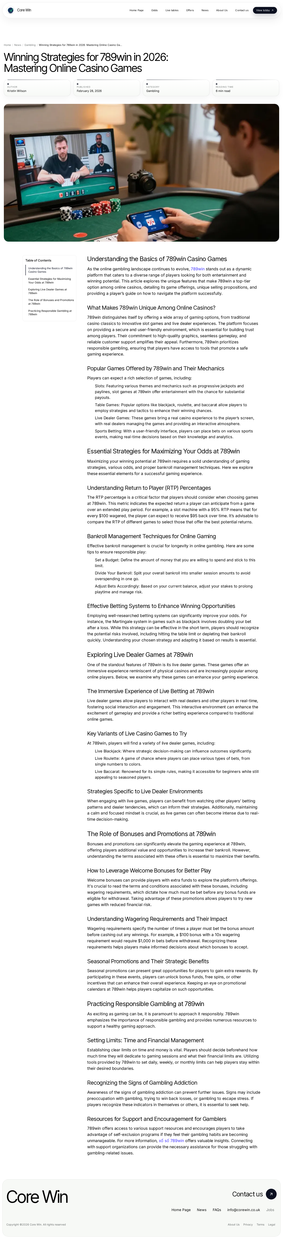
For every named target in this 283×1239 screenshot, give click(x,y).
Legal (271, 1224)
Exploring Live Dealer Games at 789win (47, 291)
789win (197, 268)
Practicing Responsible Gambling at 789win (50, 312)
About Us (233, 1224)
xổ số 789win (171, 1140)
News (17, 45)
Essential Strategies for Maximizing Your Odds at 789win (49, 280)
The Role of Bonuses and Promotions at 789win (51, 301)
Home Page (181, 1210)
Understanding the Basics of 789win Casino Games (50, 270)
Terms (260, 1224)
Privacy (248, 1224)
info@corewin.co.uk (243, 1210)
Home (7, 45)
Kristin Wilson (16, 91)
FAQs (217, 1210)
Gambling (30, 45)
